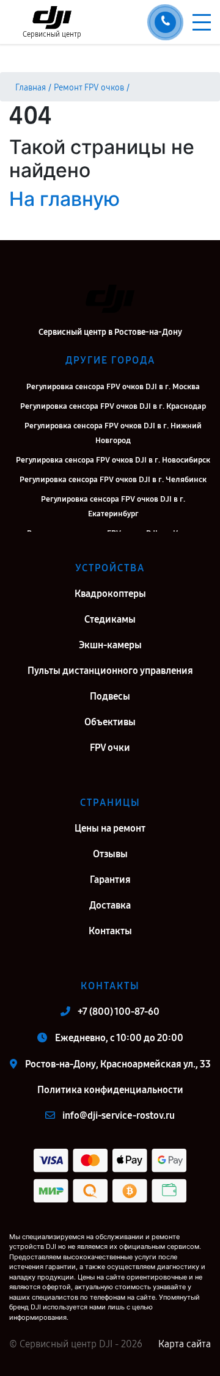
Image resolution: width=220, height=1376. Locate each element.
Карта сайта (184, 1344)
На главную (64, 199)
